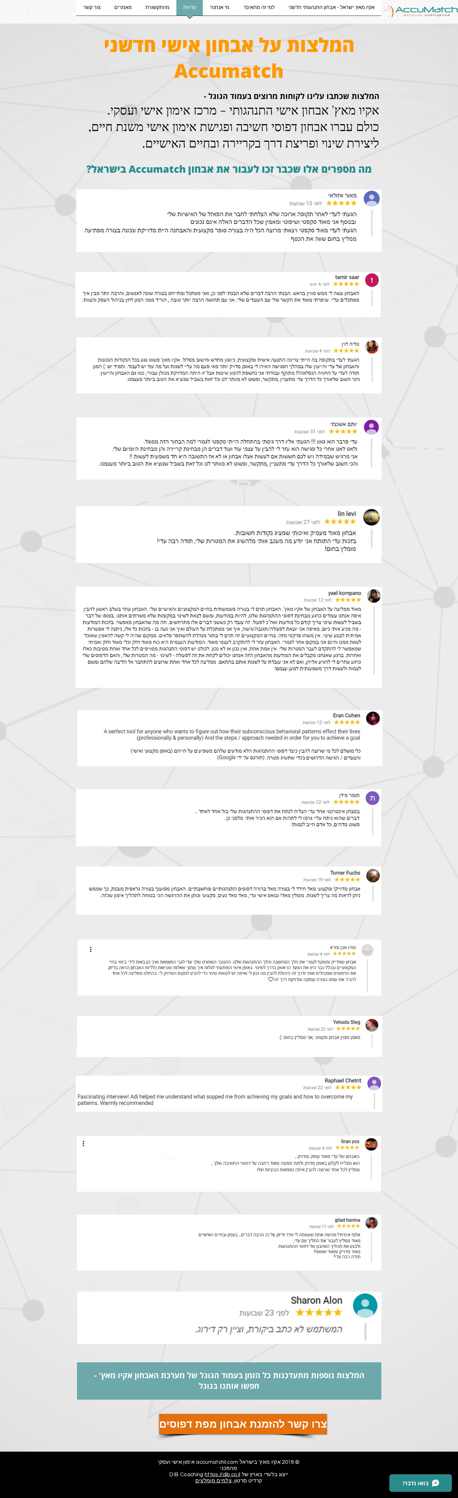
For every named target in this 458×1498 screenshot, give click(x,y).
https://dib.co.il (223, 1474)
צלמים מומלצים (213, 1481)
